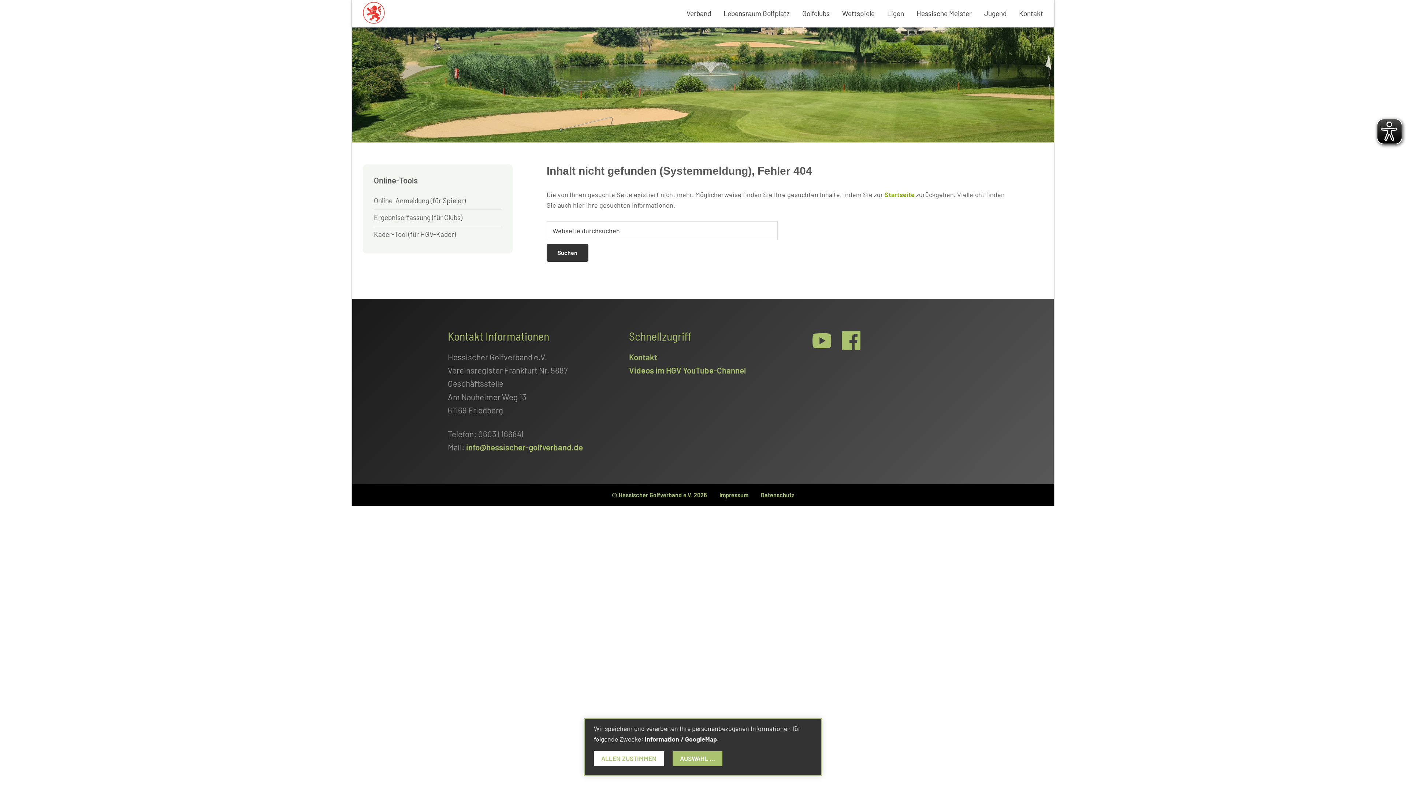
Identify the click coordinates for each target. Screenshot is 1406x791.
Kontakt (643, 357)
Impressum (733, 495)
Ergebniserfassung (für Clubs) (418, 217)
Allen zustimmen (628, 758)
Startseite (900, 194)
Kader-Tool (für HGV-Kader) (415, 234)
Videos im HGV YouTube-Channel (687, 370)
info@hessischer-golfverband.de (524, 447)
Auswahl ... (697, 758)
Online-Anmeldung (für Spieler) (420, 200)
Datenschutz (777, 495)
